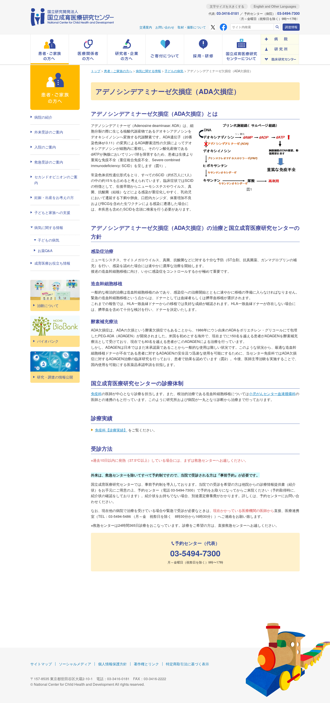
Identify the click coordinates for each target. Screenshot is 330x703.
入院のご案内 (45, 147)
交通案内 (145, 27)
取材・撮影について (192, 27)
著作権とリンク (146, 663)
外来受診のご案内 (48, 132)
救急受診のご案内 (48, 162)
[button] (50, 49)
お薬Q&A (45, 250)
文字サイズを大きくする (227, 6)
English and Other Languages (275, 6)
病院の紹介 (43, 117)
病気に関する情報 (148, 71)
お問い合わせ (164, 27)
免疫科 (96, 393)
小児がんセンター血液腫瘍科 (272, 393)
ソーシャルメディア (75, 663)
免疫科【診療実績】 (111, 430)
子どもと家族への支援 (52, 212)
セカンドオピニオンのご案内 (55, 179)
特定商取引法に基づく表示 (187, 663)
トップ (95, 71)
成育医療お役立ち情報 (52, 263)
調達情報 (291, 27)
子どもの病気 (174, 71)
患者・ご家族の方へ (118, 71)
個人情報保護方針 (112, 663)
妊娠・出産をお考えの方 (54, 197)
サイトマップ (41, 663)
